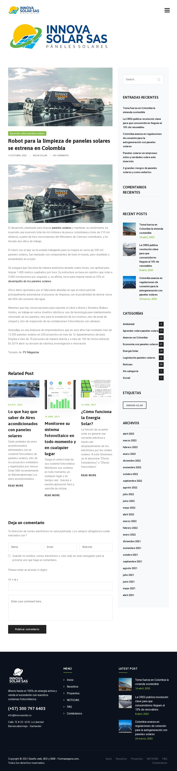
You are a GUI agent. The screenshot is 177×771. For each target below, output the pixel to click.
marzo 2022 (130, 521)
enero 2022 (129, 534)
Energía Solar (130, 351)
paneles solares (61, 227)
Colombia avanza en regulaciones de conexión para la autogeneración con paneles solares (150, 286)
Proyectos (73, 693)
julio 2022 (128, 494)
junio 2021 (129, 581)
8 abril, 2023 (146, 270)
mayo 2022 (129, 507)
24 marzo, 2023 (148, 299)
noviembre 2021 (132, 548)
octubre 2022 (130, 474)
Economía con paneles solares (140, 344)
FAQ (69, 706)
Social (126, 378)
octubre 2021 (130, 554)
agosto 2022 (130, 487)
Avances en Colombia (135, 337)
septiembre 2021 (132, 561)
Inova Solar (40, 155)
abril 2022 (128, 514)
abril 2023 (128, 433)
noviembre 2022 (132, 467)
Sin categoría (130, 371)
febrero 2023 (130, 447)
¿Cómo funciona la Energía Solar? (96, 417)
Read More (15, 485)
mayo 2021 (129, 588)
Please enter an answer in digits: (28, 570)
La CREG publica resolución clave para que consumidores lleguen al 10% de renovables (142, 123)
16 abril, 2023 (147, 237)
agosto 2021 (130, 568)
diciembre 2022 (132, 460)
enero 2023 (129, 454)
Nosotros (72, 686)
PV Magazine (30, 352)
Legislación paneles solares (139, 357)
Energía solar (134, 405)
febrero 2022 (130, 528)
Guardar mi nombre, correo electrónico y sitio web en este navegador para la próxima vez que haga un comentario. (58, 558)
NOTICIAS (73, 700)
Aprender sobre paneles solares (27, 133)
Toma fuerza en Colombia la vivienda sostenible (151, 228)
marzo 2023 (130, 440)
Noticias (128, 364)
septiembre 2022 (132, 480)
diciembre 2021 (132, 541)
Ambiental (128, 324)
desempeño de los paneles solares (29, 281)
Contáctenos (74, 713)
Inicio (70, 680)
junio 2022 (129, 501)
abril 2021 (128, 595)
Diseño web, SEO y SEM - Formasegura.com (54, 758)
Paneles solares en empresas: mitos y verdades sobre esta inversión (140, 157)
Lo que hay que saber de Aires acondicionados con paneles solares (23, 423)
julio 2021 (128, 575)
